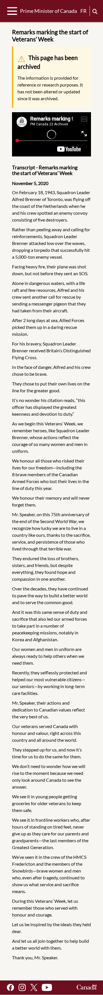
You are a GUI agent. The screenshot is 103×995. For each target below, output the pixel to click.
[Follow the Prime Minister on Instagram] (22, 987)
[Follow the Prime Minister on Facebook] (10, 987)
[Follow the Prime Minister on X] (33, 987)
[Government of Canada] (87, 987)
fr (83, 11)
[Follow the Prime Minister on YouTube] (47, 987)
